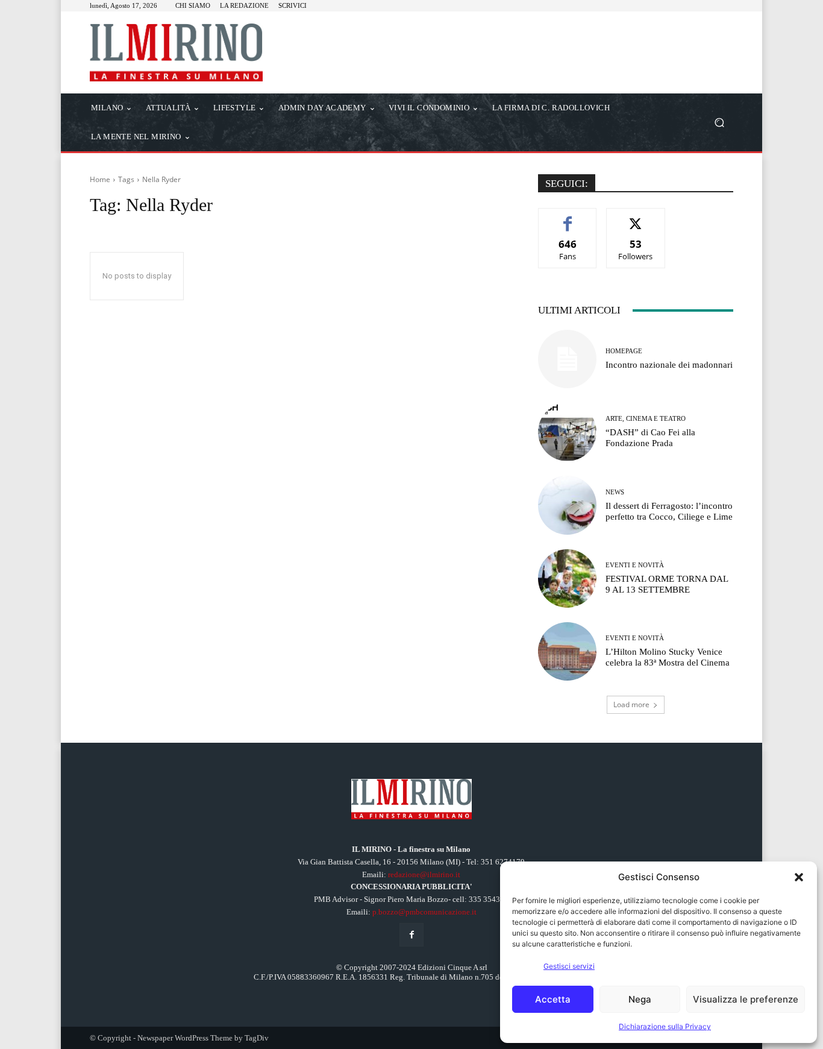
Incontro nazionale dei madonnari (669, 365)
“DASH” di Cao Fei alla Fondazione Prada (650, 437)
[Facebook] (411, 935)
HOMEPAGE (624, 351)
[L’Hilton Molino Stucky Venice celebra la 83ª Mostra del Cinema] (567, 651)
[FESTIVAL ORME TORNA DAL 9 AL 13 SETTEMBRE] (567, 578)
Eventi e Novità (635, 565)
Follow (636, 217)
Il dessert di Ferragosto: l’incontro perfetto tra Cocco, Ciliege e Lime (669, 511)
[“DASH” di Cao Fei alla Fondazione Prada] (567, 432)
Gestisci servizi (569, 966)
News (615, 492)
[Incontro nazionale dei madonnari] (567, 359)
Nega (639, 999)
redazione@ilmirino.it (424, 874)
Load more (631, 704)
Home (100, 179)
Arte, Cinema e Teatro (646, 418)
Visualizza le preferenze (745, 999)
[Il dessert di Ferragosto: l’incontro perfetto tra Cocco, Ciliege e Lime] (567, 505)
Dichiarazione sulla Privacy (665, 1026)
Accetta (553, 999)
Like (568, 217)
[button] (799, 877)
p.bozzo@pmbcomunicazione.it (424, 911)
